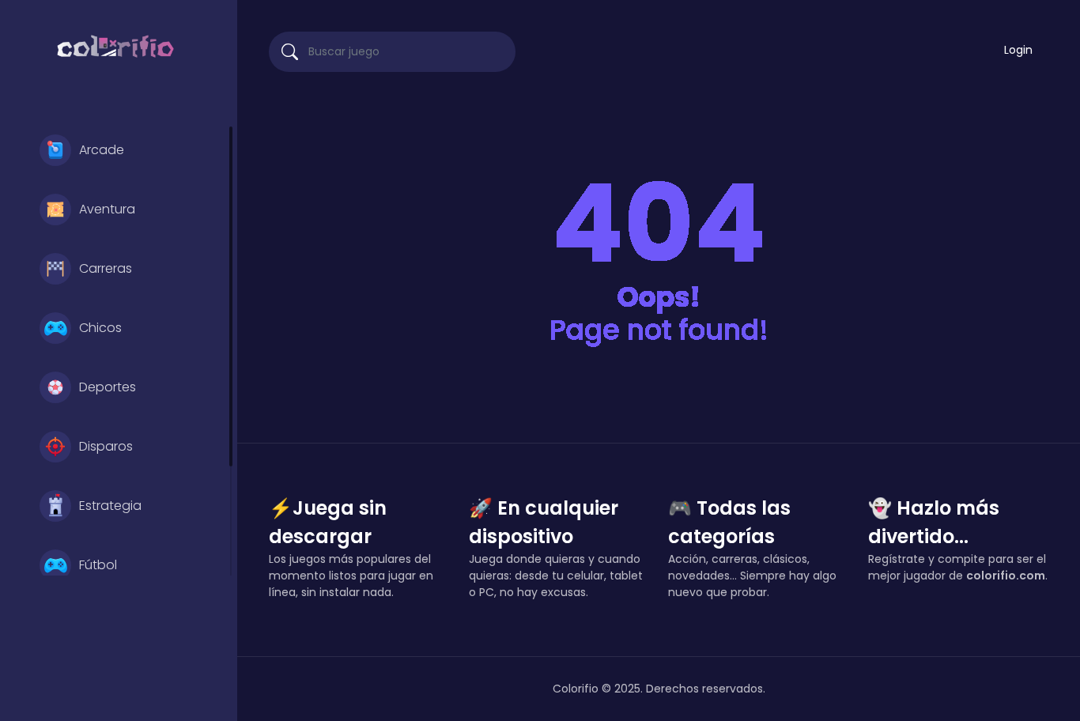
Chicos (100, 328)
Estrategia (110, 505)
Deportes (107, 387)
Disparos (106, 446)
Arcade (101, 150)
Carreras (105, 268)
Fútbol (98, 565)
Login (1018, 50)
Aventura (107, 209)
